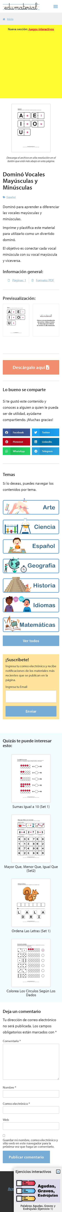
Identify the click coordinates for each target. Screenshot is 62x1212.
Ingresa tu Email (16, 687)
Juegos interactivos (41, 29)
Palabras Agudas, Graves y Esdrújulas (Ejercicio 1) (37, 1207)
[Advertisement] (31, 63)
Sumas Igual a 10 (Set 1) (31, 806)
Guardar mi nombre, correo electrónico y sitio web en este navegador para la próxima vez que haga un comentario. (30, 1143)
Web (6, 1119)
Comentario (12, 1041)
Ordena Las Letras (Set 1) (31, 930)
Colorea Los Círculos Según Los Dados (31, 992)
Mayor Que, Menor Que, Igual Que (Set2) (31, 868)
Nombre (9, 1087)
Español (11, 197)
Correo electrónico (16, 1103)
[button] (55, 6)
